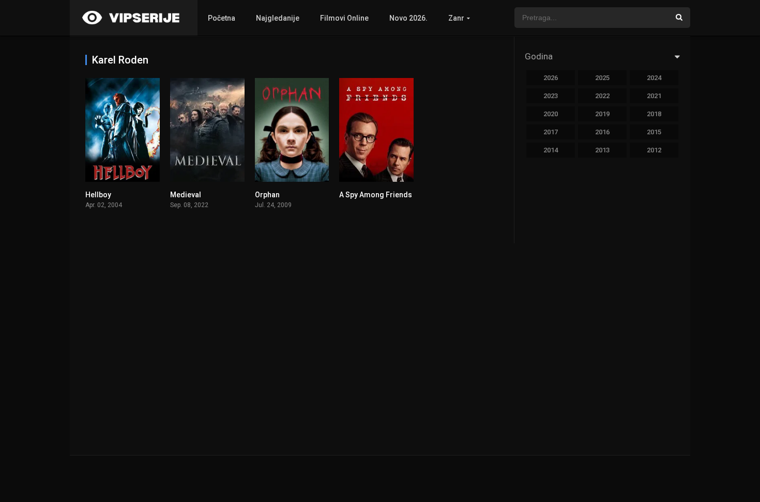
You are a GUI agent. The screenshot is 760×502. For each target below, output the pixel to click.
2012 (654, 150)
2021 (654, 96)
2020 (550, 114)
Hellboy (98, 195)
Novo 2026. (408, 18)
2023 (550, 96)
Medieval (185, 195)
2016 (602, 132)
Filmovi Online (344, 18)
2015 (654, 132)
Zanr (456, 18)
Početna (221, 18)
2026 (550, 78)
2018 (654, 114)
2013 (602, 150)
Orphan (267, 195)
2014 (550, 150)
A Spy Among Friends (375, 195)
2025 (602, 78)
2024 (654, 78)
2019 (602, 114)
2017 (550, 132)
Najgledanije (277, 18)
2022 (602, 96)
